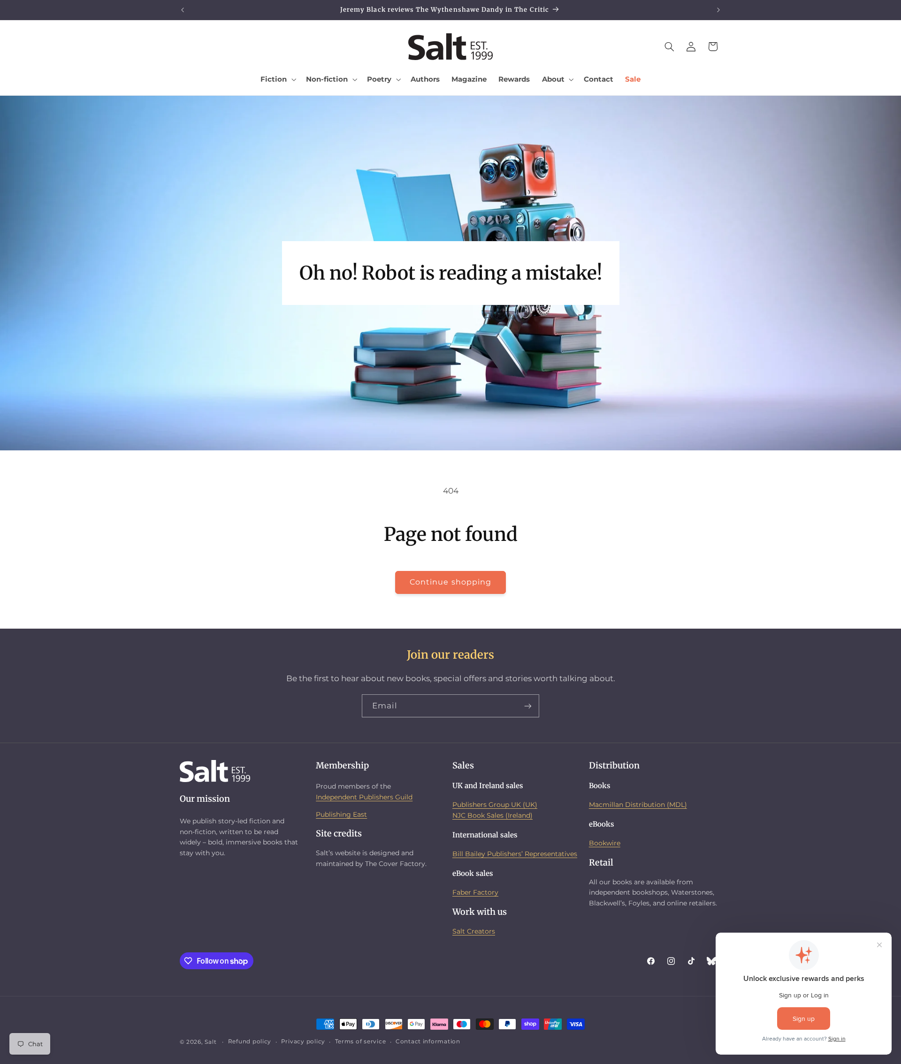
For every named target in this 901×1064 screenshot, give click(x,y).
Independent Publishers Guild (364, 796)
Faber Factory (475, 892)
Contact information (428, 1042)
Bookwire (604, 843)
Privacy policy (303, 1042)
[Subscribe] (528, 705)
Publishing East (341, 814)
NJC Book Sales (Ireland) (492, 815)
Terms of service (360, 1042)
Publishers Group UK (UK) (494, 804)
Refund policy (250, 1042)
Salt (210, 1042)
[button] (277, 79)
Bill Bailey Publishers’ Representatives (514, 854)
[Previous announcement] (182, 9)
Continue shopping (450, 582)
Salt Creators (473, 931)
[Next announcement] (718, 9)
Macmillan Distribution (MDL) (638, 804)
